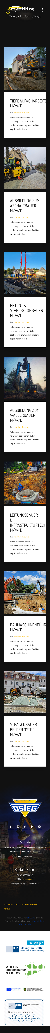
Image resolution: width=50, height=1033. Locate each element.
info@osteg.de (27, 879)
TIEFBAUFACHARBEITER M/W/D (29, 103)
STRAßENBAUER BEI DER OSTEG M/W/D (23, 729)
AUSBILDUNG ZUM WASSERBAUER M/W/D (25, 415)
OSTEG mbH (31, 918)
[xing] (39, 826)
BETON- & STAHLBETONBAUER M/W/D (26, 310)
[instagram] (18, 826)
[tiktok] (25, 826)
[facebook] (11, 826)
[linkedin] (32, 826)
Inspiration (17, 112)
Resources (25, 112)
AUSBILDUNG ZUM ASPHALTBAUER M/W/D (25, 205)
